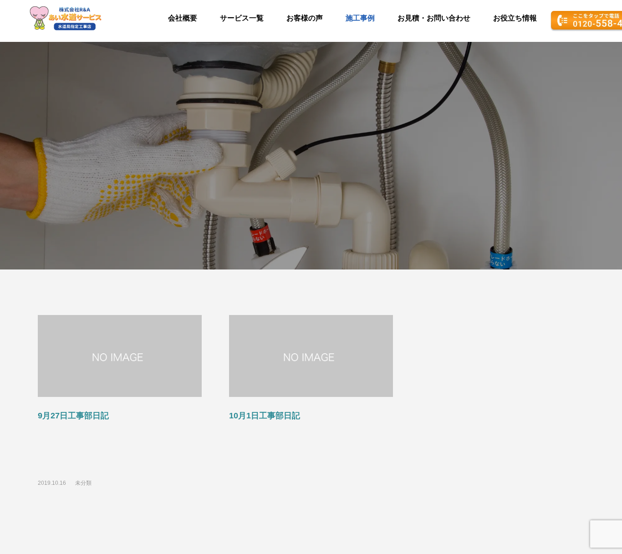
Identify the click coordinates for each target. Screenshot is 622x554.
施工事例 (360, 18)
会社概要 (182, 18)
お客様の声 (304, 18)
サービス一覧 (242, 18)
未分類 (83, 483)
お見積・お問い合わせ (434, 18)
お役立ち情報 (515, 18)
